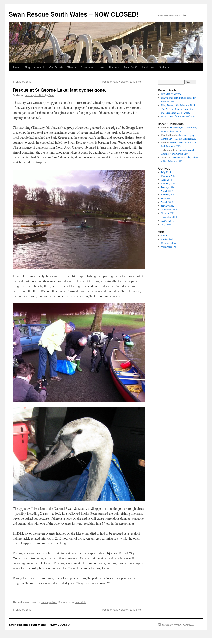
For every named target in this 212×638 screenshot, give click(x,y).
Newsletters (148, 67)
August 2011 (167, 220)
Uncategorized (49, 602)
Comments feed (168, 243)
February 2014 (168, 183)
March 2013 (167, 190)
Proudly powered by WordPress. (178, 624)
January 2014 (167, 187)
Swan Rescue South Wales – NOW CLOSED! (74, 14)
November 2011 (169, 209)
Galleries (164, 67)
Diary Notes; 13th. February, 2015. (178, 105)
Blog (27, 67)
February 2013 (168, 194)
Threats (72, 67)
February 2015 (168, 175)
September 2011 (169, 216)
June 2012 (166, 198)
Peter (51, 95)
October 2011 (168, 213)
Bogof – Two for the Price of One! (178, 116)
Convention (87, 67)
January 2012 (167, 205)
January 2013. (22, 81)
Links (101, 67)
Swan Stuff (130, 67)
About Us (39, 67)
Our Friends (56, 67)
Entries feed (167, 239)
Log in (164, 235)
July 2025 (166, 172)
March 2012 (167, 202)
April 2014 (166, 179)
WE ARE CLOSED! (171, 94)
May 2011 (166, 224)
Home (16, 67)
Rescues (114, 67)
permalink (80, 602)
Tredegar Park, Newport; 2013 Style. (123, 81)
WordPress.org (168, 246)
